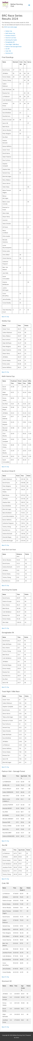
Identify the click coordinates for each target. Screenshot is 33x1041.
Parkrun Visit (9, 46)
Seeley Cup (8, 31)
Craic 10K (8, 51)
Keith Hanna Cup (10, 33)
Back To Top (5, 316)
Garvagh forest (17, 46)
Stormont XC (9, 53)
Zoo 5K (7, 48)
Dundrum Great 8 (10, 35)
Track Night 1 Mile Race (12, 44)
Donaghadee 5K (10, 42)
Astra (17, 1037)
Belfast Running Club (17, 5)
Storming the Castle (11, 40)
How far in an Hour (10, 37)
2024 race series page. (10, 27)
